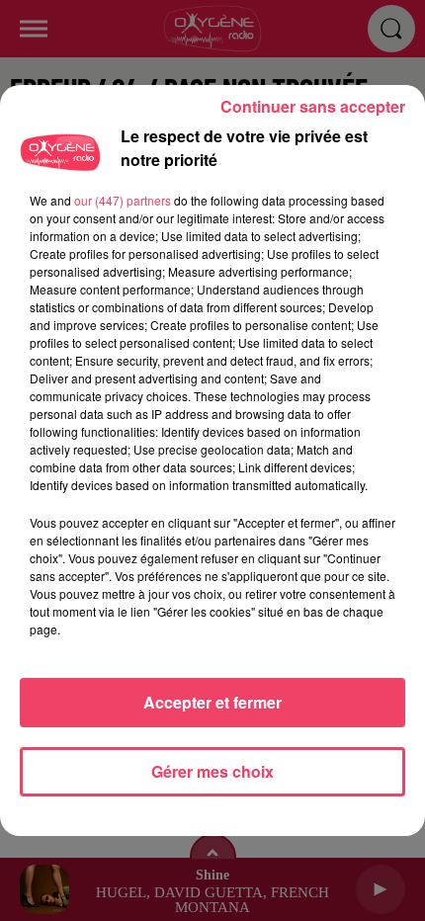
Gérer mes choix (212, 771)
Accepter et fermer (212, 702)
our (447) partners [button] (122, 200)
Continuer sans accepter (312, 106)
